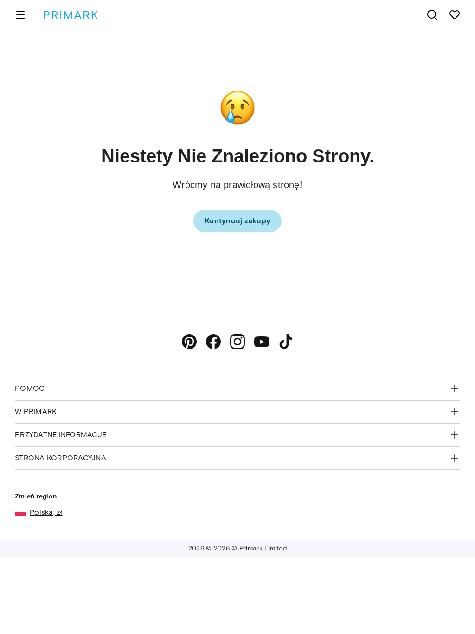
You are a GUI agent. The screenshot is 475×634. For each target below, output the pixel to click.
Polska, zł (46, 512)
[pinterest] (189, 341)
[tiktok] (285, 341)
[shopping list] (454, 15)
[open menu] (20, 15)
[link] (237, 221)
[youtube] (261, 341)
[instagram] (237, 341)
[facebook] (213, 341)
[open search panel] (432, 15)
